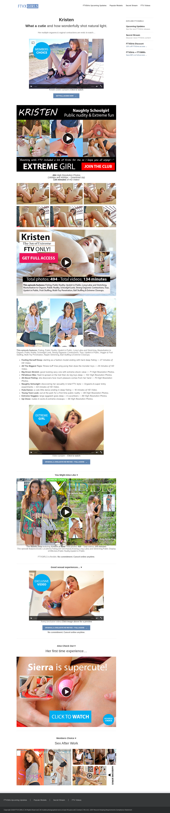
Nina (63, 546)
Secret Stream (59, 800)
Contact (79, 810)
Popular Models (40, 800)
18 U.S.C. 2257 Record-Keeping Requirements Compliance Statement (107, 810)
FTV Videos (76, 800)
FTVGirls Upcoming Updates (15, 800)
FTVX (17, 810)
